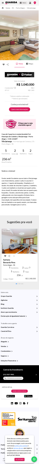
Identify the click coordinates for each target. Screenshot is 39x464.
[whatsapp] (34, 459)
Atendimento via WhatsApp (14, 378)
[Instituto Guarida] (37, 308)
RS (13, 8)
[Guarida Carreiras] (37, 327)
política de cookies (20, 446)
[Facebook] (27, 403)
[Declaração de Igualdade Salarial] (26, 316)
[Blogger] (24, 403)
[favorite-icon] (4, 65)
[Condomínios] (12, 351)
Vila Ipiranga (31, 8)
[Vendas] (7, 346)
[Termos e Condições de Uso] (37, 449)
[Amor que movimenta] (37, 312)
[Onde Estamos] (34, 2)
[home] (11, 2)
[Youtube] (16, 403)
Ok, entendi (20, 459)
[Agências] (37, 300)
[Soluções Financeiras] (17, 361)
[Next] (36, 35)
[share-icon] (8, 65)
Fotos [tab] (21, 64)
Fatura (24, 2)
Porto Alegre (20, 8)
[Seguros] (8, 356)
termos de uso (18, 448)
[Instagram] (20, 403)
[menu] (2, 2)
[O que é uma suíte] (15, 88)
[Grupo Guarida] (37, 296)
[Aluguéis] (8, 342)
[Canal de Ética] (37, 331)
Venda (8, 8)
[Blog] (37, 304)
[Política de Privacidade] (37, 445)
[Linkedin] (12, 403)
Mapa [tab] (31, 64)
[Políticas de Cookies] (37, 453)
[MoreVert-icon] (14, 256)
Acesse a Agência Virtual (19, 391)
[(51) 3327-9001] (36, 374)
